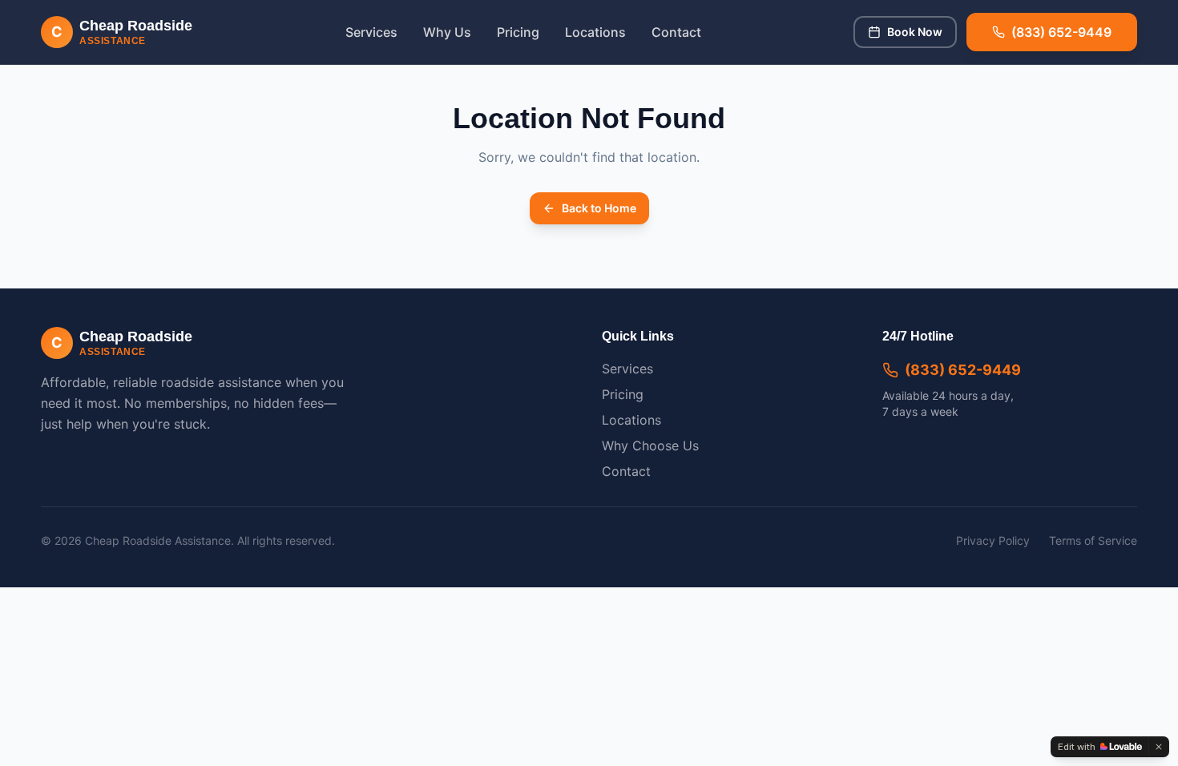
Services (371, 32)
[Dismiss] (1158, 746)
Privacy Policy (993, 540)
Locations (595, 32)
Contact (676, 32)
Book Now (914, 31)
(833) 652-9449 (963, 369)
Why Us (447, 32)
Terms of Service (1093, 540)
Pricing (518, 32)
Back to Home (599, 208)
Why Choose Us (650, 445)
